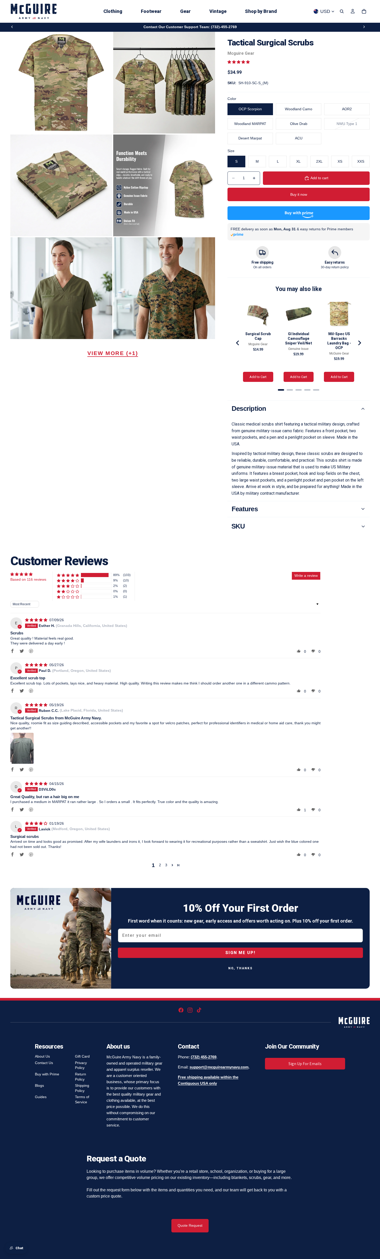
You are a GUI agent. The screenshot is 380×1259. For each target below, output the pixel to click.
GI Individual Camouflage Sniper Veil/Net (298, 338)
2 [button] (160, 865)
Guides (41, 1097)
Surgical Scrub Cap (258, 336)
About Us (42, 1056)
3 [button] (166, 865)
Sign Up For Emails (305, 1063)
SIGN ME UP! (240, 952)
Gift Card (82, 1056)
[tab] (281, 390)
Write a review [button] (306, 575)
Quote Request (190, 1225)
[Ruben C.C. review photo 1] (22, 748)
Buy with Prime (47, 1074)
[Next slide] (364, 27)
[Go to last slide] (238, 343)
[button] (238, 62)
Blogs (39, 1085)
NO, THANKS (240, 968)
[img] (36, 620)
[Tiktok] (199, 1010)
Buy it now (298, 194)
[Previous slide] (12, 27)
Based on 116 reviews (28, 579)
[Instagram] (190, 1010)
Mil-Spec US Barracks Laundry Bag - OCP (339, 341)
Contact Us (44, 1063)
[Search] (341, 11)
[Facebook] (181, 1010)
